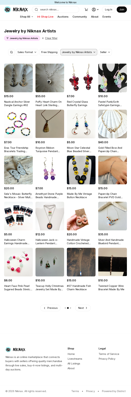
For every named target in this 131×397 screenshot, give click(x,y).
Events (107, 16)
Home (71, 354)
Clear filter (51, 38)
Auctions (62, 16)
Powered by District (114, 391)
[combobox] (27, 52)
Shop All (25, 16)
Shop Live (47, 16)
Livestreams (75, 358)
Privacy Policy (107, 358)
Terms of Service (109, 354)
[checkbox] (49, 52)
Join (121, 9)
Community (79, 16)
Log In (108, 9)
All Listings (74, 363)
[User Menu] (95, 9)
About (94, 16)
